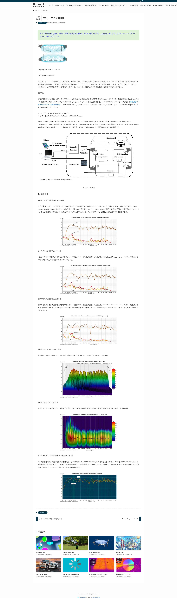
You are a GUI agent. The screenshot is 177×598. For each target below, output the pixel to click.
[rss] (140, 1)
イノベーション (42, 22)
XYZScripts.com (96, 597)
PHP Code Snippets (81, 597)
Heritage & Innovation (39, 5)
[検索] (142, 1)
